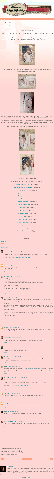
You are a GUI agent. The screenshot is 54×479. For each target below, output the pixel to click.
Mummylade (7, 403)
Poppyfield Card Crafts (9, 377)
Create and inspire (23, 213)
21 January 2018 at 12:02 (14, 276)
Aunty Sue (6, 356)
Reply (5, 260)
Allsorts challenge (24, 228)
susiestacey (7, 337)
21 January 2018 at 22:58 (15, 356)
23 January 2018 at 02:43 (21, 377)
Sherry (5, 411)
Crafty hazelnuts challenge (22, 184)
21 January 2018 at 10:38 (12, 265)
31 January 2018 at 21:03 (18, 421)
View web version (27, 461)
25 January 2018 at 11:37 (16, 403)
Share (2, 243)
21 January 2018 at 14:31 (13, 327)
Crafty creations (23, 216)
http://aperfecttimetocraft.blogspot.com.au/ (20, 257)
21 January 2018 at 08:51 (22, 251)
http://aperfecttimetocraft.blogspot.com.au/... (19, 385)
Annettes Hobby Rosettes (10, 251)
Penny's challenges (23, 198)
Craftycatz (23, 210)
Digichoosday (23, 207)
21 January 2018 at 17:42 (16, 337)
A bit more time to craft (23, 201)
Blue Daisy (6, 393)
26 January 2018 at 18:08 (13, 411)
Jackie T (6, 366)
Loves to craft (25, 225)
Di (4, 297)
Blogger (29, 477)
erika (5, 265)
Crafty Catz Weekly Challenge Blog (33, 368)
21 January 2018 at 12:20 (11, 297)
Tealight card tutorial (27, 40)
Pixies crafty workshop (23, 231)
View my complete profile (5, 474)
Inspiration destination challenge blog (23, 187)
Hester (5, 346)
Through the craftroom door (23, 204)
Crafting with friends (23, 196)
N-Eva (5, 327)
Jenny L (6, 276)
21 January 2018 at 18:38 (13, 346)
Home (27, 459)
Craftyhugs (11, 466)
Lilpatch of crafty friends (23, 193)
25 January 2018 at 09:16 (15, 393)
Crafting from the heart (23, 190)
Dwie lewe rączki (8, 421)
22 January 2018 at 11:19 (14, 366)
